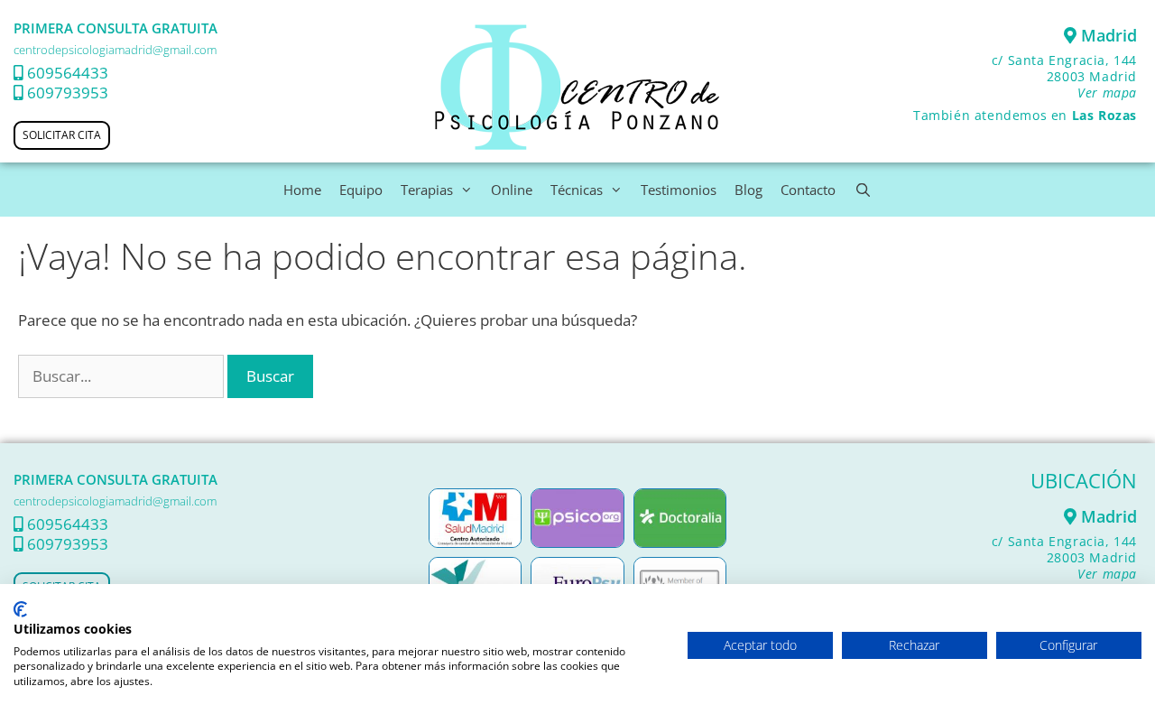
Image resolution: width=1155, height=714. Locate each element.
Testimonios (678, 190)
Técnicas (576, 190)
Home (302, 190)
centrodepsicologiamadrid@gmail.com (115, 50)
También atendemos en (1025, 115)
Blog (748, 190)
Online (511, 190)
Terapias (427, 190)
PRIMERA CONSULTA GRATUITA (115, 28)
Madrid (1106, 35)
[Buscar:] (122, 376)
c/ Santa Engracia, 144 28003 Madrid (1064, 76)
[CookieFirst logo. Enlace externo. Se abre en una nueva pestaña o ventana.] (20, 609)
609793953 (67, 92)
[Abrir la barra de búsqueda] (862, 189)
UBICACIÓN (1083, 480)
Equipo (361, 190)
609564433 (67, 72)
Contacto (808, 190)
